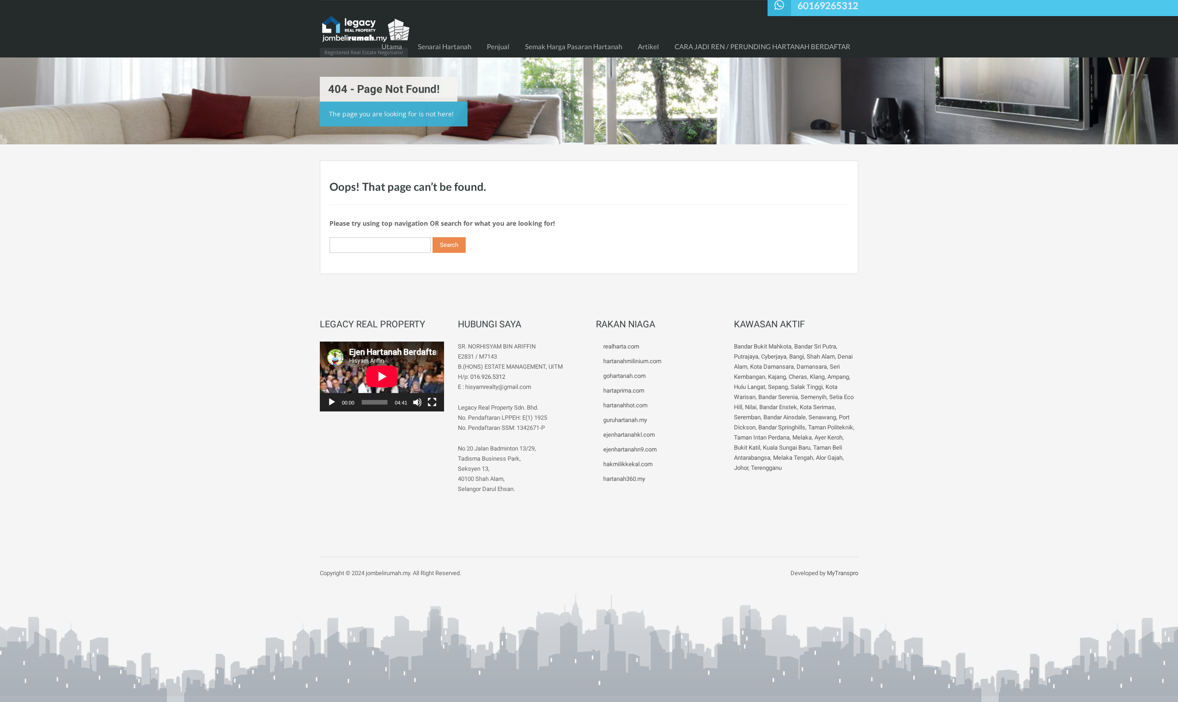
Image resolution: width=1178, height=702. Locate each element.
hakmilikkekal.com (628, 464)
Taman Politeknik (830, 427)
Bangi (796, 356)
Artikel (648, 46)
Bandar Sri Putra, (815, 346)
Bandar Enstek (778, 407)
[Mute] (417, 402)
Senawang (822, 417)
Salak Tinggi (807, 386)
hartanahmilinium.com (632, 361)
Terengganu (766, 467)
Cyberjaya (773, 356)
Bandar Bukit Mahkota (762, 346)
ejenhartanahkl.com (629, 434)
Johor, (742, 467)
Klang (817, 376)
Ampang (838, 376)
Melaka (802, 437)
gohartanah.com (624, 375)
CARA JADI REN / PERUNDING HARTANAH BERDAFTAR (762, 46)
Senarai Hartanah (444, 46)
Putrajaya (746, 356)
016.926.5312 (487, 376)
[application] (382, 376)
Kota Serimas (817, 407)
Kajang (777, 376)
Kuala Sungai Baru (786, 447)
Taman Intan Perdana (762, 437)
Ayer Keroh (828, 437)
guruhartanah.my (625, 420)
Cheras (798, 376)
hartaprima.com (623, 390)
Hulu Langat (749, 386)
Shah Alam (821, 356)
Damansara (812, 366)
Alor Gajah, (830, 457)
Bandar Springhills (781, 427)
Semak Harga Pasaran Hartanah (573, 46)
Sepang (778, 386)
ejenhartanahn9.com (630, 449)
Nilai (750, 407)
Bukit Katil (747, 447)
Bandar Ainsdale (784, 417)
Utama (391, 46)
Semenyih (813, 397)
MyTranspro (842, 573)
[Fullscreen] (432, 402)
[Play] (331, 402)
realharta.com (621, 346)
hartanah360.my (624, 478)
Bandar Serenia (778, 397)
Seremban (747, 417)
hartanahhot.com (625, 405)
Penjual (498, 46)
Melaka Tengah (793, 457)
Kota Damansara (772, 366)
